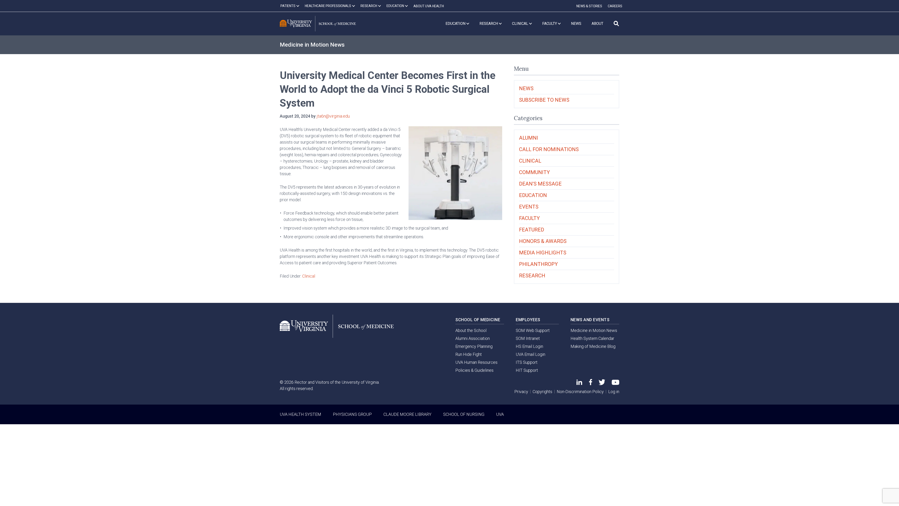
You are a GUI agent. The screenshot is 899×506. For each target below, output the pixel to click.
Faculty (529, 218)
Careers (615, 6)
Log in (613, 391)
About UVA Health (428, 6)
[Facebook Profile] (590, 383)
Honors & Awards (543, 241)
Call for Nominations (549, 149)
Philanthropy (538, 264)
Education (533, 195)
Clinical (308, 276)
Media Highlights (542, 253)
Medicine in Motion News (312, 44)
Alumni (528, 138)
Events (528, 207)
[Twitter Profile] (602, 383)
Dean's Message (540, 184)
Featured (531, 230)
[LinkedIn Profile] (579, 383)
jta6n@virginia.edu (333, 116)
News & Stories (589, 6)
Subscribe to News (544, 100)
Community (534, 172)
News (526, 88)
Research (532, 276)
